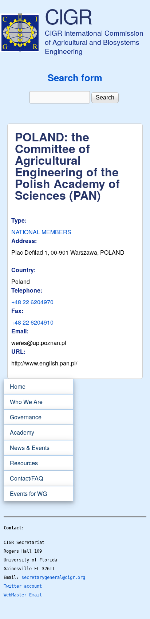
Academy (19, 432)
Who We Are (23, 401)
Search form (75, 77)
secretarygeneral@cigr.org (53, 577)
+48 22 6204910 (32, 322)
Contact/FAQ (23, 478)
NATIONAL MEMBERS (41, 232)
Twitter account (23, 586)
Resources (21, 463)
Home (17, 386)
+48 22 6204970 (32, 302)
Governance (23, 417)
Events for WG (28, 493)
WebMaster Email (23, 595)
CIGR (68, 15)
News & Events (27, 447)
